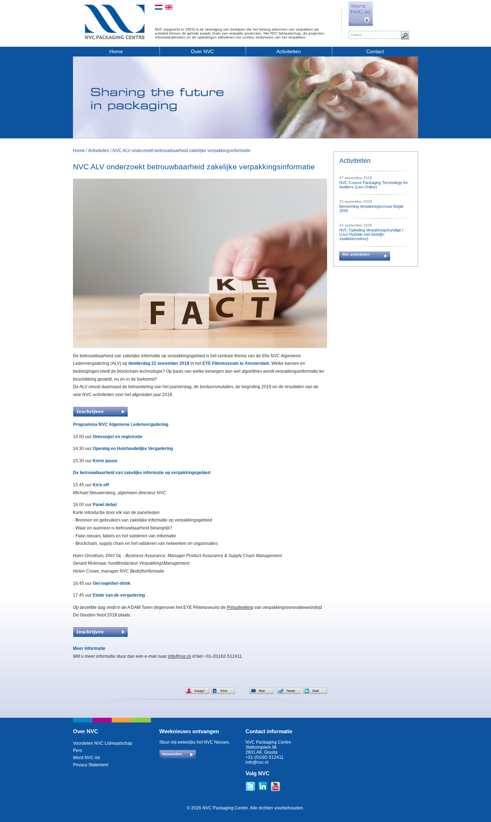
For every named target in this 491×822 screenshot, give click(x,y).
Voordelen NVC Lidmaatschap (102, 743)
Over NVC (202, 51)
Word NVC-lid (86, 757)
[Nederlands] (158, 7)
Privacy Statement (90, 764)
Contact (375, 51)
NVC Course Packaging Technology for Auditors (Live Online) (373, 184)
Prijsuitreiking (240, 607)
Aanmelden (172, 754)
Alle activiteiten (356, 254)
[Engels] (169, 7)
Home (116, 51)
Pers (77, 750)
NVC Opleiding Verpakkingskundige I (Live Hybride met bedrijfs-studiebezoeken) (371, 234)
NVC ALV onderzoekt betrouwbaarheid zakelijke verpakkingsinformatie (182, 150)
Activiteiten (288, 51)
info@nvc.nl (179, 656)
